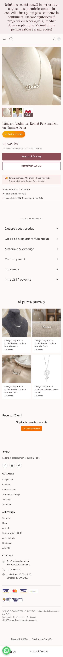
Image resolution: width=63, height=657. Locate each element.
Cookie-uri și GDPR (12, 533)
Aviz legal (7, 499)
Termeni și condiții (11, 494)
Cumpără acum (31, 166)
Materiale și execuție (19, 249)
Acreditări (7, 504)
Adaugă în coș (39, 651)
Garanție (6, 518)
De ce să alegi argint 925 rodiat (27, 239)
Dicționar (6, 543)
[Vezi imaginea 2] (17, 112)
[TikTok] (19, 465)
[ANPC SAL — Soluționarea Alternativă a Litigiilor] (12, 600)
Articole (6, 528)
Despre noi (7, 479)
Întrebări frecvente (18, 279)
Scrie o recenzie (15, 134)
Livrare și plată (9, 489)
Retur (4, 523)
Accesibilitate (8, 538)
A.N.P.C (6, 548)
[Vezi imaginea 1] (7, 112)
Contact (6, 484)
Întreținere (12, 269)
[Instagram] (12, 465)
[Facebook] (5, 465)
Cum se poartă (15, 259)
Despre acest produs (19, 228)
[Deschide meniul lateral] (4, 39)
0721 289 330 (14, 569)
